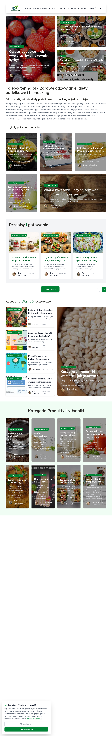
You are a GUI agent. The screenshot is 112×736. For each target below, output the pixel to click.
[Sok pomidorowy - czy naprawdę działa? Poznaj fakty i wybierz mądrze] (94, 440)
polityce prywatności (34, 719)
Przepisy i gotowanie (48, 8)
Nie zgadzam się (26, 724)
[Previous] (97, 289)
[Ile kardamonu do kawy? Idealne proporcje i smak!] (17, 440)
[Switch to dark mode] (100, 8)
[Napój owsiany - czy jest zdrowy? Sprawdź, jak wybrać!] (68, 440)
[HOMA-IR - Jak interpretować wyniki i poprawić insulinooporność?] (56, 152)
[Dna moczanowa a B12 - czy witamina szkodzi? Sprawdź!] (43, 486)
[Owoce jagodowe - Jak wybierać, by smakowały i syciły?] (30, 49)
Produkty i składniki (74, 8)
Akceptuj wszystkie (26, 729)
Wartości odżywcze (87, 8)
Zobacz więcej (50, 289)
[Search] (95, 8)
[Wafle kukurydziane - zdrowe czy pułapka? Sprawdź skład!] (43, 440)
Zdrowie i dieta (61, 8)
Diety (39, 8)
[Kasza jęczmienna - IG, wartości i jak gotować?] (81, 351)
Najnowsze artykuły (30, 8)
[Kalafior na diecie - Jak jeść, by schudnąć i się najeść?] (17, 486)
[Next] (104, 289)
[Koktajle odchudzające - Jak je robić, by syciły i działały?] (21, 193)
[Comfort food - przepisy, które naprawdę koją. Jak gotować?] (94, 486)
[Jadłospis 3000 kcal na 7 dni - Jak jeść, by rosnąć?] (68, 486)
